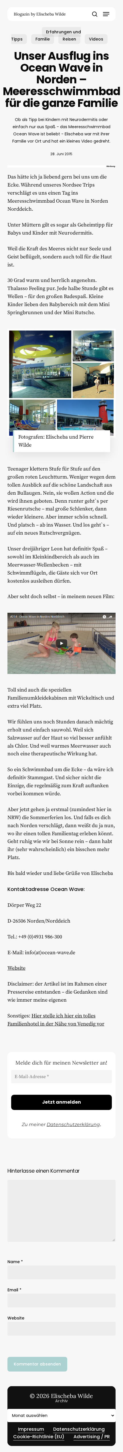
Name (15, 1262)
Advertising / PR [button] (92, 1436)
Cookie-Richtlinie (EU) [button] (38, 1436)
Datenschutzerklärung (73, 1124)
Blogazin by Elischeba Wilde (40, 14)
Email (14, 1290)
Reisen (69, 39)
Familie (42, 39)
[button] (106, 14)
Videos (96, 39)
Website (16, 968)
